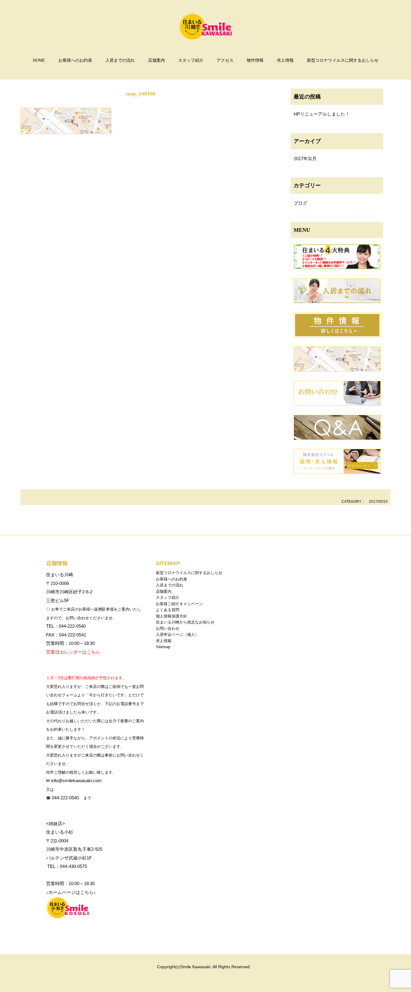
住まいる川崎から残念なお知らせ (185, 622)
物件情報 (255, 60)
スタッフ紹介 (190, 60)
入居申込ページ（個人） (177, 634)
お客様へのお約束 (75, 60)
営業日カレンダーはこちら (73, 652)
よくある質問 (167, 610)
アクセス (225, 60)
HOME (39, 60)
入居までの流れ (120, 60)
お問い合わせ (167, 628)
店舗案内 (156, 60)
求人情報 (285, 60)
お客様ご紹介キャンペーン (179, 604)
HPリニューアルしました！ (322, 114)
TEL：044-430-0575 (66, 866)
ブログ (300, 203)
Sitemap (163, 647)
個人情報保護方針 (171, 616)
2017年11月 (305, 158)
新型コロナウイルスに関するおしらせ (343, 60)
